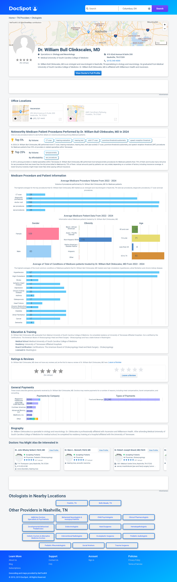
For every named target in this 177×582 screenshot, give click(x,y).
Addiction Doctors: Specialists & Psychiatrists (38, 518)
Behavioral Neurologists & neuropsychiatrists (72, 518)
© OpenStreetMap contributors (30, 23)
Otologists (37, 18)
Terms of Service (135, 564)
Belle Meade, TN (105, 503)
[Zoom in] (165, 25)
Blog (11, 564)
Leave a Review (114, 362)
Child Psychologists (105, 517)
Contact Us (53, 560)
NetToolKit (13, 23)
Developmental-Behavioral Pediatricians (38, 528)
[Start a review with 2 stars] (119, 369)
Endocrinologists (71, 527)
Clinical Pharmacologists (138, 517)
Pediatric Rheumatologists (55, 545)
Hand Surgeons (105, 527)
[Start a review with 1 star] (116, 369)
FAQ (50, 564)
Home (12, 18)
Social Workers (88, 545)
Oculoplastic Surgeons (105, 536)
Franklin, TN (71, 503)
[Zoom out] (165, 29)
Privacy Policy (134, 560)
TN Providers (23, 18)
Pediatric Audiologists (138, 536)
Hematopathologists (139, 527)
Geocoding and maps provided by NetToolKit (28, 573)
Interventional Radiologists (71, 536)
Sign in (91, 560)
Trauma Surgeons (122, 545)
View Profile (53, 450)
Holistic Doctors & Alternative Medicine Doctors (38, 537)
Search (159, 8)
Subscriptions (15, 568)
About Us (13, 560)
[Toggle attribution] (15, 118)
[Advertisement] (88, 86)
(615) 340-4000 (113, 61)
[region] (88, 33)
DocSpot (20, 8)
